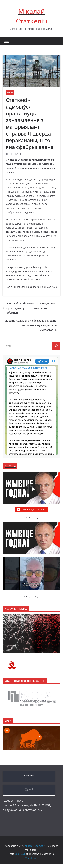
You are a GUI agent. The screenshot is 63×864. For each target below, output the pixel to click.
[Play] (33, 489)
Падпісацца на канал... (33, 509)
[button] (36, 518)
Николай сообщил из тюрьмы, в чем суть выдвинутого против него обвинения (30, 308)
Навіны (10, 92)
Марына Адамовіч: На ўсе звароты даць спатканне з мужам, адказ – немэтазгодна (31, 325)
